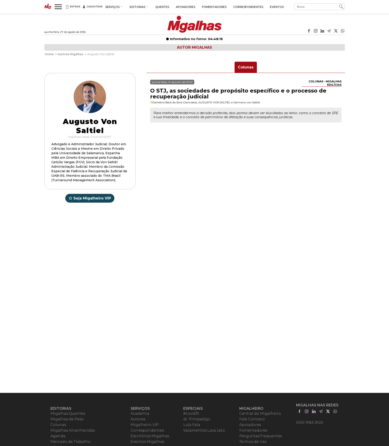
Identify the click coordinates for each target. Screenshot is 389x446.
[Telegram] (329, 31)
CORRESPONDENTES (248, 7)
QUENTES (162, 7)
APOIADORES (185, 7)
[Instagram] (315, 31)
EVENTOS (277, 7)
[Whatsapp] (342, 31)
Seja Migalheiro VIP (92, 198)
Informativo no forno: (196, 39)
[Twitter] (335, 31)
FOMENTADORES (214, 7)
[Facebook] (308, 31)
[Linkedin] (322, 31)
